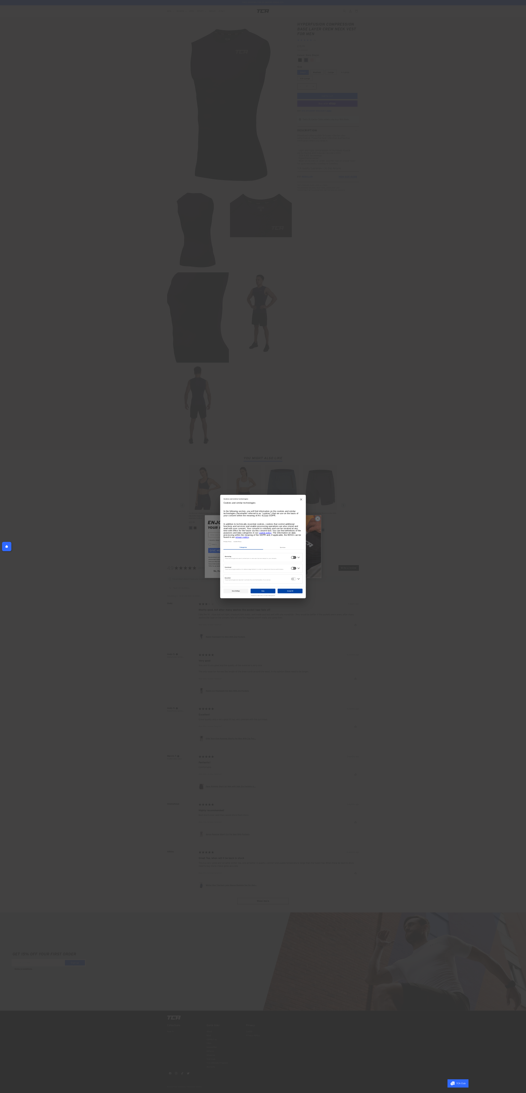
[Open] (6, 546)
